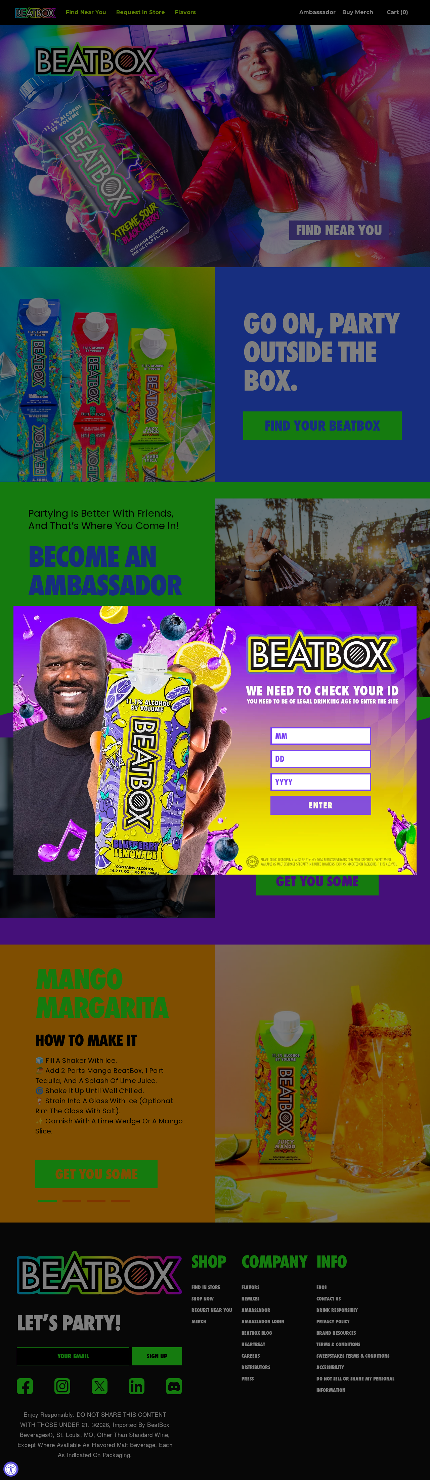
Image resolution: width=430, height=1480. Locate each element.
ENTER (320, 805)
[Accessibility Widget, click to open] (10, 1469)
